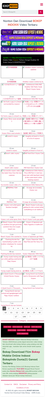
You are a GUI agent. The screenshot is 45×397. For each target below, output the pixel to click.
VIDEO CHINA (12, 330)
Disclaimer (23, 384)
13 (23, 312)
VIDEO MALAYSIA (36, 327)
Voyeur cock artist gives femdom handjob (15, 219)
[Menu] (41, 4)
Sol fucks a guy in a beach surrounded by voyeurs (18, 116)
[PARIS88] (22, 49)
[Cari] (40, 12)
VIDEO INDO (7, 327)
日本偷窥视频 (11, 82)
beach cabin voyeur (11, 168)
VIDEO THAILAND (32, 330)
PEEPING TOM (11, 202)
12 (17, 312)
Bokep (36, 352)
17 (16, 316)
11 (11, 312)
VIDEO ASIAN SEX (17, 327)
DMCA (16, 384)
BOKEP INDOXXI (9, 340)
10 (5, 312)
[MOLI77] (22, 43)
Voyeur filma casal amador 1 (12, 133)
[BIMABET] (22, 32)
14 (28, 312)
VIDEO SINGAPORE (22, 333)
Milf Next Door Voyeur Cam (33, 168)
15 (34, 312)
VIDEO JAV (27, 327)
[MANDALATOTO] (22, 38)
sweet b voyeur (11, 150)
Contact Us (8, 384)
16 (40, 312)
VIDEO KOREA (21, 330)
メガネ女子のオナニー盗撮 (12, 99)
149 (24, 316)
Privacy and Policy (34, 384)
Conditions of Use (22, 388)
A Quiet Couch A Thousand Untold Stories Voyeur (18, 288)
